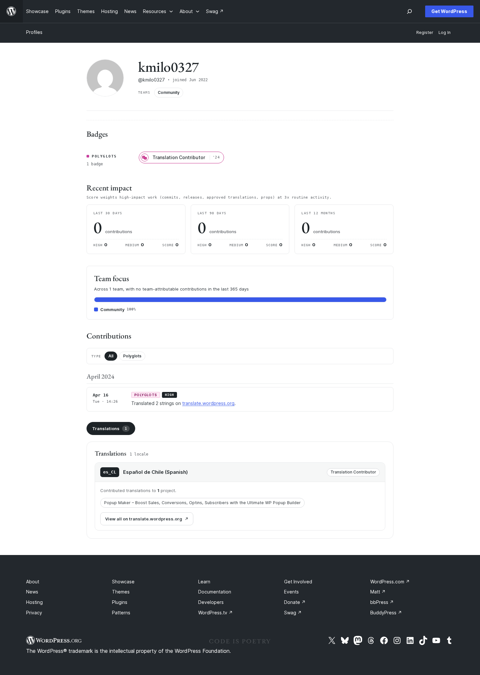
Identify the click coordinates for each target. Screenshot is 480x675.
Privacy (34, 612)
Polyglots (132, 355)
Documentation (214, 591)
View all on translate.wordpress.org (143, 518)
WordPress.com (390, 581)
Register (424, 32)
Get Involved (298, 581)
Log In (445, 32)
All (110, 355)
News (32, 591)
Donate (295, 602)
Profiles (34, 32)
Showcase (123, 581)
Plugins (119, 602)
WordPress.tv (215, 612)
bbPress (382, 602)
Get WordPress (449, 11)
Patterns (121, 612)
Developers (211, 602)
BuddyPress (386, 612)
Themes (121, 591)
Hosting (34, 602)
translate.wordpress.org (208, 403)
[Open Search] (409, 11)
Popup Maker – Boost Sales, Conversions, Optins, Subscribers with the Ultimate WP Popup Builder (202, 502)
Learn (204, 581)
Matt (378, 591)
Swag (293, 612)
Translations (109, 428)
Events (291, 591)
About (32, 581)
